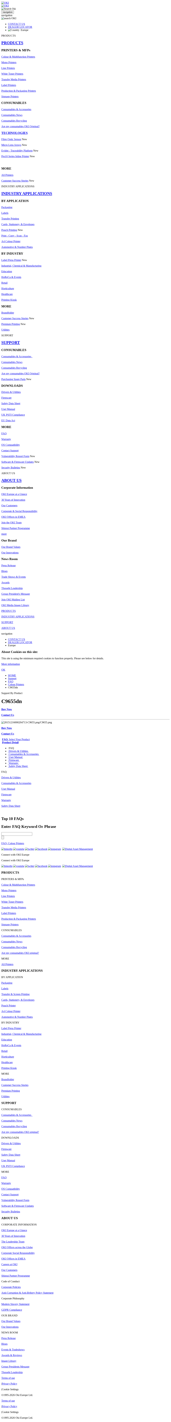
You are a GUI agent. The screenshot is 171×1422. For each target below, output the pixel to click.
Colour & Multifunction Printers (18, 56)
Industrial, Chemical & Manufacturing (21, 265)
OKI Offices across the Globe (17, 1247)
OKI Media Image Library (15, 605)
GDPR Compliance (11, 1309)
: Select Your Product (16, 739)
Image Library (8, 1361)
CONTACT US (16, 24)
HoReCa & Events (11, 277)
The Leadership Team (12, 1241)
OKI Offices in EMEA (13, 516)
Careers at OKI (9, 1264)
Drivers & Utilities (11, 392)
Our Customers (9, 505)
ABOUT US (11, 480)
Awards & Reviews (11, 1355)
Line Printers (8, 68)
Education (6, 271)
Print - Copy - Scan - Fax (14, 235)
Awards (5, 582)
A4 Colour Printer (10, 241)
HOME (12, 675)
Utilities (5, 329)
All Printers (7, 175)
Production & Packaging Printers (18, 90)
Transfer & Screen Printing (15, 994)
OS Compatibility (10, 444)
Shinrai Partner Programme (15, 528)
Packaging (6, 207)
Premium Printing (10, 324)
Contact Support (10, 450)
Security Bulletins (10, 467)
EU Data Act (8, 420)
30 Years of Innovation (13, 499)
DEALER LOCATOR (20, 27)
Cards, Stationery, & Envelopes (17, 224)
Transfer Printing (10, 218)
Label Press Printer (11, 260)
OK (3, 669)
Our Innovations (10, 552)
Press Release (8, 565)
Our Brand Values (10, 547)
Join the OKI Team (11, 522)
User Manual (8, 409)
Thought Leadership (12, 588)
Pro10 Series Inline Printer (15, 156)
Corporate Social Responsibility (18, 1253)
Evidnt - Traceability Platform (17, 150)
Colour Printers (16, 684)
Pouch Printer (8, 1005)
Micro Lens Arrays (11, 145)
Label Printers (8, 85)
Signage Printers (10, 96)
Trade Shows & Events (13, 576)
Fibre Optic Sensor (11, 139)
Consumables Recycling (14, 120)
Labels (4, 213)
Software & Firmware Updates (17, 461)
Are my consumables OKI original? (20, 953)
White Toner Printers (12, 73)
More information (10, 664)
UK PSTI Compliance (13, 414)
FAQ (4, 433)
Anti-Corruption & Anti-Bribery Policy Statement (27, 1292)
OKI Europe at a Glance (14, 494)
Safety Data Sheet (10, 403)
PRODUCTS (12, 43)
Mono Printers (8, 62)
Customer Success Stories (14, 180)
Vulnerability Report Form (15, 456)
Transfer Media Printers (13, 79)
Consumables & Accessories (16, 109)
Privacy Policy (9, 1383)
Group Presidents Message (15, 1366)
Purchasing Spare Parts (13, 379)
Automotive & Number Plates (17, 247)
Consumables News (11, 115)
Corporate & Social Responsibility (19, 511)
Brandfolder (7, 312)
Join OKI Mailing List (13, 599)
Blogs (4, 571)
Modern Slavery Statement (15, 1304)
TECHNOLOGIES (14, 133)
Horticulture (7, 288)
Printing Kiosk (9, 299)
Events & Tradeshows (13, 1349)
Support (12, 678)
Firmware (6, 397)
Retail (4, 282)
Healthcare (7, 294)
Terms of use (8, 1378)
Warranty (6, 439)
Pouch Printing (9, 230)
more (4, 533)
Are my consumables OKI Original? (20, 126)
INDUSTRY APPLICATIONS (26, 193)
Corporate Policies (11, 1287)
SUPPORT (10, 342)
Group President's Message (15, 593)
